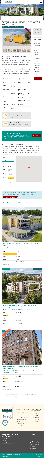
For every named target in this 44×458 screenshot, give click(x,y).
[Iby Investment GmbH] (7, 1)
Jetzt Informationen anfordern (11, 197)
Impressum (40, 454)
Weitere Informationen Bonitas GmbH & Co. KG (10, 183)
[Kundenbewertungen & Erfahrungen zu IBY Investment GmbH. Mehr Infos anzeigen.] (7, 412)
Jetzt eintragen (38, 78)
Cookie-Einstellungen (29, 454)
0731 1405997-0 (36, 442)
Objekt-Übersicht (6, 19)
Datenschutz (40, 456)
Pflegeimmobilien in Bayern (6, 442)
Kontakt (35, 454)
